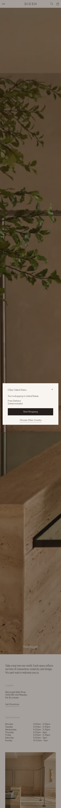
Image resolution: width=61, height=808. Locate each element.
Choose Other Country (30, 420)
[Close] (52, 389)
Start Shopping (30, 411)
